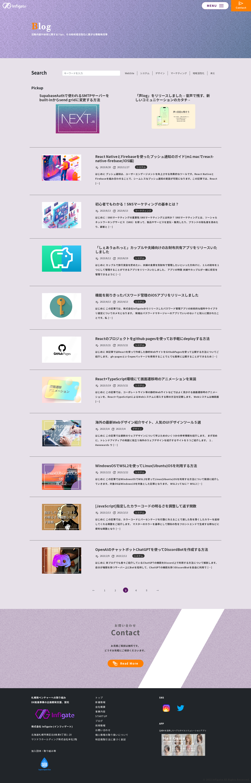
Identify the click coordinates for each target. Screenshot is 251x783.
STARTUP (101, 716)
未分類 (213, 73)
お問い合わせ (103, 730)
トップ (99, 697)
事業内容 (100, 711)
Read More (129, 663)
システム (144, 73)
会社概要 (100, 707)
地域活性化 (198, 73)
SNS (161, 697)
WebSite (129, 73)
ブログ (99, 721)
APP (161, 723)
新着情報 (100, 702)
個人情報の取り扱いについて (111, 734)
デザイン (160, 73)
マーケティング (179, 73)
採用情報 (100, 725)
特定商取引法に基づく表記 (110, 739)
